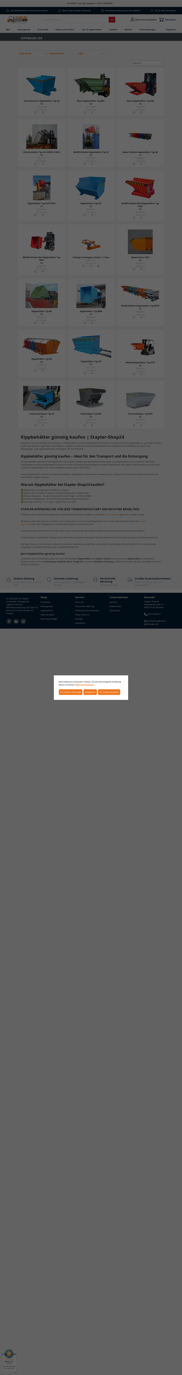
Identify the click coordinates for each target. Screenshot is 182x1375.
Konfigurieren (90, 692)
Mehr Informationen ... (85, 684)
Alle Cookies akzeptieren (109, 692)
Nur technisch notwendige (70, 692)
